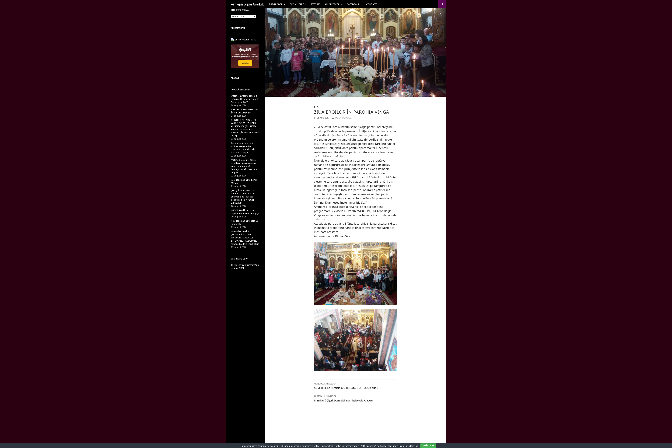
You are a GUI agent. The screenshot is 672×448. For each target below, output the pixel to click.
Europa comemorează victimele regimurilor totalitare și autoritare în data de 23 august (243, 148)
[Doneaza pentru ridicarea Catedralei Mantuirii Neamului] (243, 39)
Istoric (315, 4)
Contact (371, 4)
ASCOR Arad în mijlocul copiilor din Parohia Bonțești (245, 212)
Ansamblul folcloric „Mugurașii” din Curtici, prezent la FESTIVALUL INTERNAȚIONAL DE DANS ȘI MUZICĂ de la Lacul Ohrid (245, 237)
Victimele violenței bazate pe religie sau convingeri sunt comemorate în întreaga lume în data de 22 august (244, 166)
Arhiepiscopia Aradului (248, 4)
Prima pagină (277, 4)
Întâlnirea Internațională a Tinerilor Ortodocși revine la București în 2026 (245, 99)
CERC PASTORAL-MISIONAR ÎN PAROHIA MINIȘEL (245, 111)
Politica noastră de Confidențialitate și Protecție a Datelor (389, 445)
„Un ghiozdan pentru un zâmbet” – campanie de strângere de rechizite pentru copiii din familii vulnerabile (243, 196)
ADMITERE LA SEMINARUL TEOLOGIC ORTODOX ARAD (346, 386)
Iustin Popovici (343, 117)
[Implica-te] (245, 56)
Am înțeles (428, 445)
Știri (316, 106)
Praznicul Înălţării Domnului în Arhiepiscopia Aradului (343, 398)
